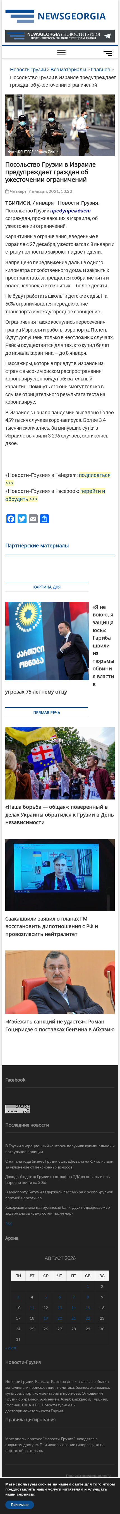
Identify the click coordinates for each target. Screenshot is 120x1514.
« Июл (10, 1347)
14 (73, 1307)
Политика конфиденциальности (88, 1475)
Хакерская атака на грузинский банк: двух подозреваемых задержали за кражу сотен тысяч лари (57, 1210)
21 (73, 1318)
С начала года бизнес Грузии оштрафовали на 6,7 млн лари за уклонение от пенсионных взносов (59, 1164)
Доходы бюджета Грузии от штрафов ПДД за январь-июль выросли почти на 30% (57, 1179)
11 (32, 1307)
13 (59, 1307)
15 (88, 1307)
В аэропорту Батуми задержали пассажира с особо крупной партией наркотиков (59, 1194)
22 (88, 1318)
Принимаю (19, 1505)
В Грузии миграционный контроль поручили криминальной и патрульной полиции (60, 1148)
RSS (8, 1223)
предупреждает (70, 210)
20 (59, 1318)
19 (46, 1318)
